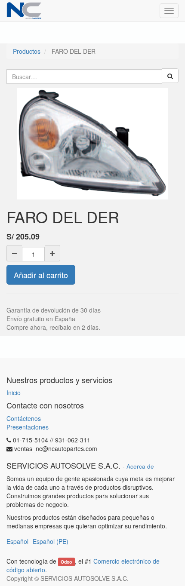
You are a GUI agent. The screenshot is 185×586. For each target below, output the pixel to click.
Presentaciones (27, 427)
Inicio (13, 392)
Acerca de (140, 466)
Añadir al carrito (41, 274)
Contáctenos (23, 418)
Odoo (66, 561)
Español (17, 541)
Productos (26, 51)
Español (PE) (50, 541)
